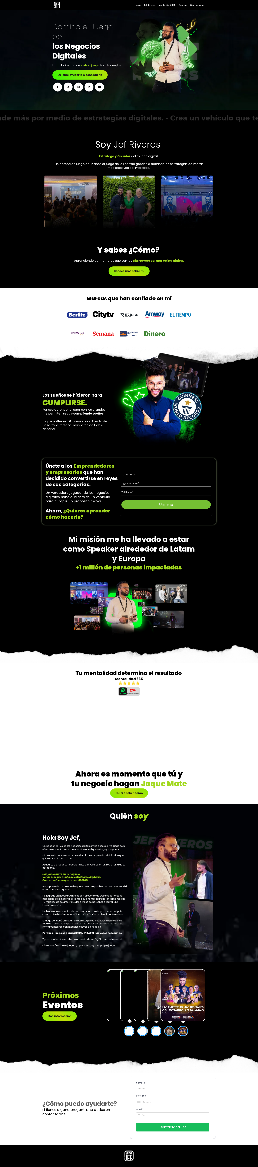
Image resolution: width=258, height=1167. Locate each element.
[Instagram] (78, 87)
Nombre (141, 1082)
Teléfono (142, 1095)
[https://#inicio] (57, 5)
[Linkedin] (89, 87)
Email (139, 1109)
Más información (60, 1016)
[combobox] (139, 1102)
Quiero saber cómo (129, 793)
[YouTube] (99, 87)
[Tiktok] (68, 87)
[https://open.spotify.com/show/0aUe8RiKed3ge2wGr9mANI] (129, 691)
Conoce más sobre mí (129, 271)
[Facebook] (57, 87)
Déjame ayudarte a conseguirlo (80, 75)
